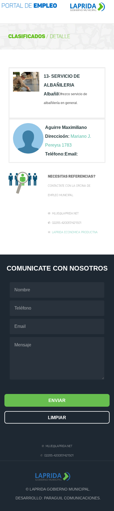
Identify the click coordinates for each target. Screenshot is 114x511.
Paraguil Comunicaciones (72, 498)
